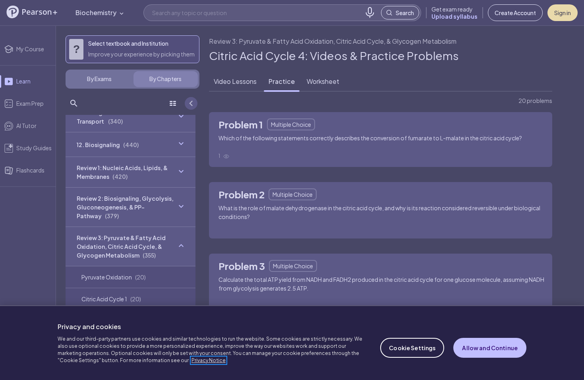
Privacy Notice (208, 360)
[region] (292, 342)
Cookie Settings (412, 347)
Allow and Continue (490, 347)
